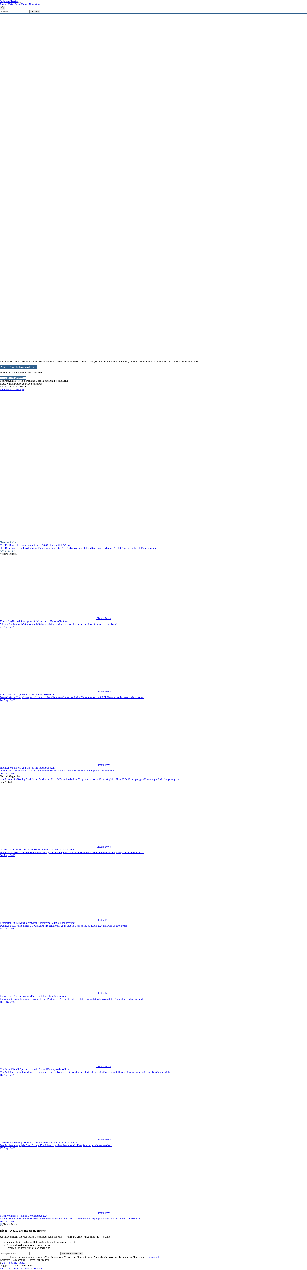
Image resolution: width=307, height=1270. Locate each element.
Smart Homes (21, 4)
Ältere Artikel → (19, 1262)
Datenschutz (153, 1257)
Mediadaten (31, 1268)
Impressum (5, 1268)
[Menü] (19, 2)
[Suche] (2, 8)
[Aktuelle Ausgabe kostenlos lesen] (144, 319)
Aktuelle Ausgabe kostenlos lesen (17, 367)
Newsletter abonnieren (12, 378)
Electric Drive (7, 4)
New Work (34, 4)
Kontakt (41, 1268)
